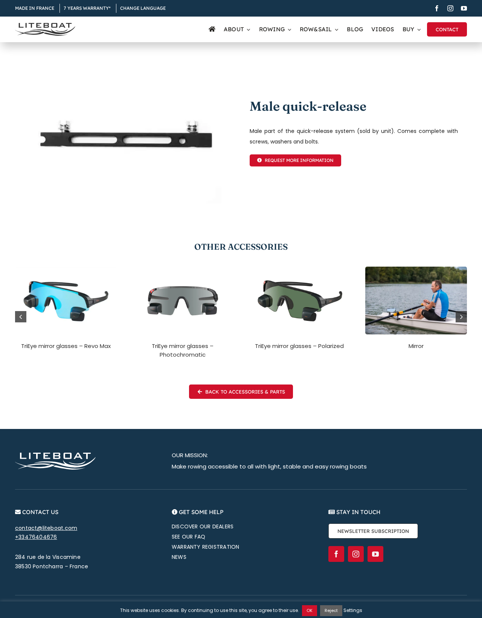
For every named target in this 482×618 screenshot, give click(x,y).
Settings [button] (352, 610)
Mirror (416, 346)
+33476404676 (36, 537)
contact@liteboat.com (46, 528)
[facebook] (437, 8)
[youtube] (464, 8)
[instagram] (450, 8)
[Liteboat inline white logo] (55, 455)
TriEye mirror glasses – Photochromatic (183, 350)
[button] (20, 316)
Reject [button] (331, 610)
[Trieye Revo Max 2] (66, 269)
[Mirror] (416, 269)
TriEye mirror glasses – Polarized (299, 346)
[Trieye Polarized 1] (299, 269)
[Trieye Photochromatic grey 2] (182, 269)
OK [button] (310, 610)
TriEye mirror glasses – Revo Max (66, 346)
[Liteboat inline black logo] (45, 25)
